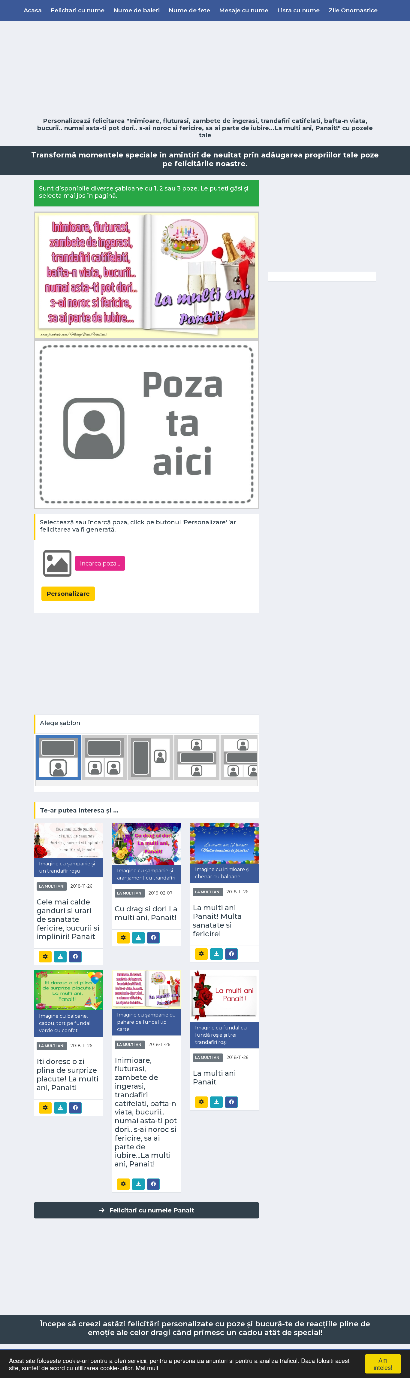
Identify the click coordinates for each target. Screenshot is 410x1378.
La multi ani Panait (214, 1077)
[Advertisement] (205, 69)
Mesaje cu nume (243, 10)
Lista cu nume (298, 10)
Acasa (33, 10)
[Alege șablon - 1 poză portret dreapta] (150, 757)
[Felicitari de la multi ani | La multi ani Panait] (224, 995)
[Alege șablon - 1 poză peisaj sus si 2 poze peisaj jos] (243, 757)
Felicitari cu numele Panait (151, 1210)
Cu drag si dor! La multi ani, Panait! (146, 913)
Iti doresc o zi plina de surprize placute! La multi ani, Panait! (67, 1074)
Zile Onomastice (353, 10)
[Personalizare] (45, 956)
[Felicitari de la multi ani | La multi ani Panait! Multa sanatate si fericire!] (224, 843)
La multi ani (52, 886)
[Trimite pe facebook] (75, 956)
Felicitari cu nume (77, 10)
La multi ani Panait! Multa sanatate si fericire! (217, 921)
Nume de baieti (136, 10)
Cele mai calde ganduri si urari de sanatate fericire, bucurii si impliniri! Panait (68, 919)
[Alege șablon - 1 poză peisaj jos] (58, 757)
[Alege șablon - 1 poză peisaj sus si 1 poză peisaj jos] (196, 757)
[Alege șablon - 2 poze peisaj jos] (104, 757)
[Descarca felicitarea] (60, 956)
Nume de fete (189, 10)
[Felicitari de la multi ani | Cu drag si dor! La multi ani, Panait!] (146, 843)
